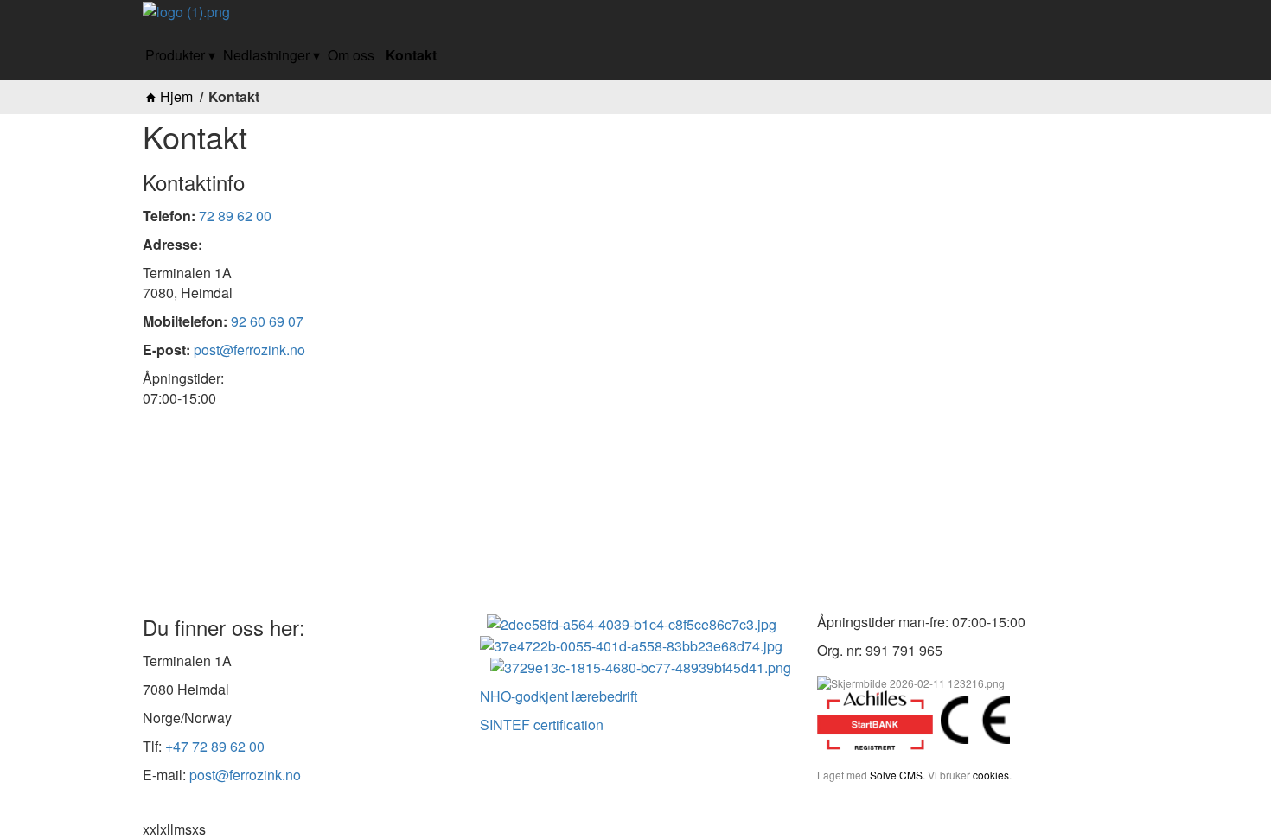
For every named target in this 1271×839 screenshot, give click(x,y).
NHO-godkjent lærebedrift (558, 696)
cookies (991, 774)
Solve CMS (896, 774)
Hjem (176, 96)
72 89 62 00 (235, 216)
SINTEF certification (542, 724)
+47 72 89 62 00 (215, 746)
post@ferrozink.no (249, 349)
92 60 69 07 (267, 321)
